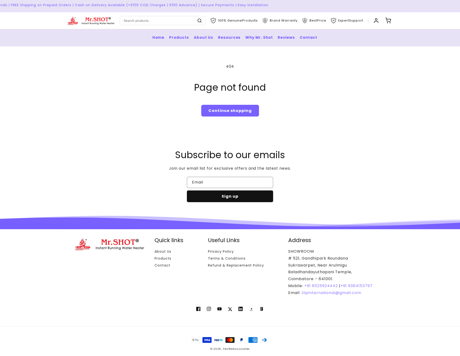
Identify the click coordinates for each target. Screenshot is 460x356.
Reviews (286, 37)
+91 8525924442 (321, 286)
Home (158, 37)
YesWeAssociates (236, 349)
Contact (308, 37)
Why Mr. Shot (259, 37)
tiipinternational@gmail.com (330, 292)
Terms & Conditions (226, 258)
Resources (229, 37)
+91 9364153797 (356, 286)
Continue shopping (230, 110)
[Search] (199, 20)
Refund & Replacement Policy (236, 265)
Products (179, 37)
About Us (203, 37)
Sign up (230, 196)
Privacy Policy (221, 251)
